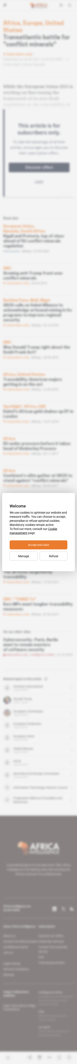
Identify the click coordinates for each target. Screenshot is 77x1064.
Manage (23, 556)
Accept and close (38, 544)
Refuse (53, 556)
